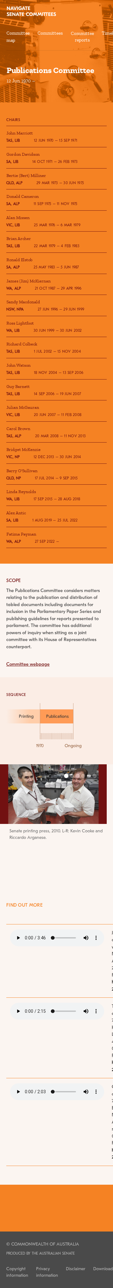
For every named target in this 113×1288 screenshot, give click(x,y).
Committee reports (82, 37)
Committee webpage (28, 664)
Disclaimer (75, 1268)
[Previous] (9, 818)
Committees (50, 33)
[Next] (91, 818)
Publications (57, 716)
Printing (26, 716)
